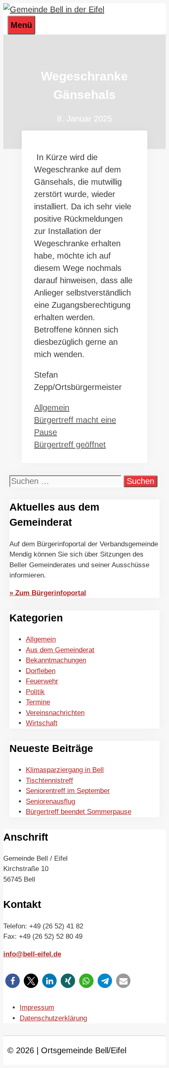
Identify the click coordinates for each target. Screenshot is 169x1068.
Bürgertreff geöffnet (70, 444)
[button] (12, 981)
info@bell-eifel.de (32, 954)
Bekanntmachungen (56, 660)
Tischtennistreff (49, 780)
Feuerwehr (42, 681)
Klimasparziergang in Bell (65, 770)
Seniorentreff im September (68, 791)
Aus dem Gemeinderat (60, 650)
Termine (38, 702)
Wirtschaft (41, 723)
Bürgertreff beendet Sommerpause (78, 812)
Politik (35, 692)
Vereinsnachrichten (55, 713)
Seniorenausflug (50, 801)
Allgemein (51, 407)
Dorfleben (40, 671)
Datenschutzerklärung (53, 1018)
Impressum (37, 1007)
